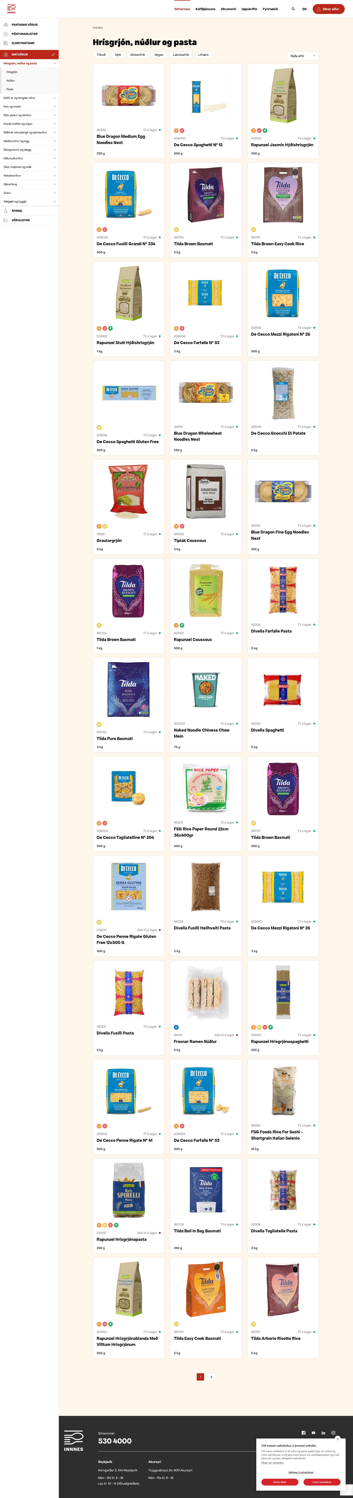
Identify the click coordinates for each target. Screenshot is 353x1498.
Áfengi (17, 211)
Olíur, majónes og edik (17, 167)
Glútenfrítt (137, 55)
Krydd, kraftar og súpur (18, 123)
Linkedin (323, 1433)
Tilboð (101, 55)
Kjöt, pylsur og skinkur (17, 115)
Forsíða (98, 27)
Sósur (7, 193)
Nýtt (118, 55)
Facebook (303, 1433)
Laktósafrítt (181, 55)
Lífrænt (203, 55)
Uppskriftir (249, 9)
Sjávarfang (10, 184)
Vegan (158, 55)
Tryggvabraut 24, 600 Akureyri (170, 1470)
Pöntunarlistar (25, 34)
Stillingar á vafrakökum (301, 1472)
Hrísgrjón (12, 72)
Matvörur (20, 54)
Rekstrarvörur (12, 175)
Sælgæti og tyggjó (15, 201)
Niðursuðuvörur (13, 158)
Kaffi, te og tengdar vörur (19, 98)
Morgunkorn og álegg (17, 149)
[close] (338, 1439)
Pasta (9, 89)
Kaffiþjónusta (205, 9)
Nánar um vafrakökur (272, 1462)
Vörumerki (228, 9)
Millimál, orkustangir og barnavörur (25, 132)
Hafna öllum (279, 1482)
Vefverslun (182, 9)
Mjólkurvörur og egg (16, 141)
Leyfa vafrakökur (322, 1482)
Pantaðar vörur (25, 25)
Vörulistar (21, 220)
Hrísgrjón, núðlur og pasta (20, 63)
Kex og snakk (12, 106)
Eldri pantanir (23, 43)
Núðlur (10, 80)
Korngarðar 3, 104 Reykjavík (117, 1470)
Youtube (313, 1433)
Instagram (333, 1433)
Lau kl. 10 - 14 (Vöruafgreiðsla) (118, 1483)
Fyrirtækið (270, 9)
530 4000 (115, 1441)
